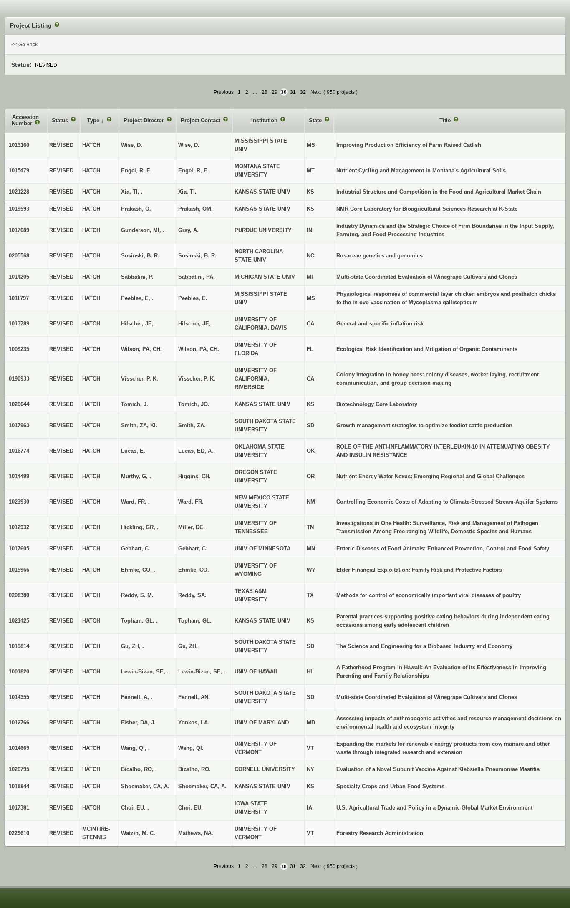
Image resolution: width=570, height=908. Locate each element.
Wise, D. (188, 145)
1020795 (19, 769)
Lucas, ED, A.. (196, 451)
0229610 (19, 833)
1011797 (19, 298)
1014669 (19, 748)
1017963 (19, 425)
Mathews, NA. (195, 833)
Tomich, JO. (193, 404)
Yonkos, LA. (193, 722)
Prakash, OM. (195, 209)
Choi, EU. (190, 808)
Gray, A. (188, 230)
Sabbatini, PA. (196, 277)
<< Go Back (24, 45)
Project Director (145, 120)
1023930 (19, 502)
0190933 (19, 379)
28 (264, 92)
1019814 (19, 646)
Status (61, 120)
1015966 (19, 570)
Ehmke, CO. (193, 570)
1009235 (19, 349)
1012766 (19, 722)
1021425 (19, 621)
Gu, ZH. (188, 646)
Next (315, 92)
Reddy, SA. (192, 595)
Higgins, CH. (194, 476)
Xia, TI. (187, 192)
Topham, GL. (195, 621)
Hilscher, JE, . (196, 323)
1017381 (19, 808)
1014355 (19, 697)
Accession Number (25, 120)
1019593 (19, 209)
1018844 (19, 786)
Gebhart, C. (192, 548)
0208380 (19, 595)
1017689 (19, 230)
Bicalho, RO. (194, 769)
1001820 (19, 671)
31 (293, 92)
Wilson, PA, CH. (198, 349)
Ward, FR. (191, 502)
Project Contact (201, 120)
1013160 (19, 145)
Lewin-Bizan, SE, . (202, 671)
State (316, 120)
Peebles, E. (192, 298)
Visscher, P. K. (196, 379)
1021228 (19, 192)
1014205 (19, 277)
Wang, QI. (191, 748)
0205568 (19, 255)
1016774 (19, 451)
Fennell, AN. (194, 697)
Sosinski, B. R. (197, 255)
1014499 (19, 476)
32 (303, 92)
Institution (265, 120)
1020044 (19, 404)
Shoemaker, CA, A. (202, 786)
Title (445, 120)
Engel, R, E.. (194, 170)
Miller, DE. (191, 527)
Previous (224, 92)
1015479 (19, 170)
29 (274, 92)
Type (94, 120)
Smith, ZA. (192, 425)
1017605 (19, 548)
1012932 (19, 527)
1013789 (19, 323)
